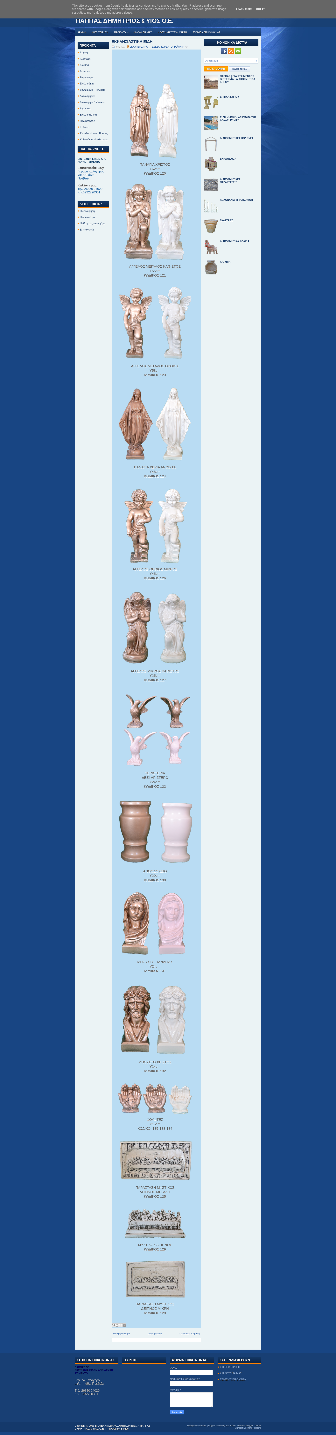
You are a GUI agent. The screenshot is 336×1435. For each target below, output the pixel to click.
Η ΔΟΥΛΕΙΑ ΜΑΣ (143, 32)
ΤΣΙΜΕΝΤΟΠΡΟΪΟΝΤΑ (172, 46)
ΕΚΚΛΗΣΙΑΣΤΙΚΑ (139, 46)
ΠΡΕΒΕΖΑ (154, 46)
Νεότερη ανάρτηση (121, 1333)
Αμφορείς (85, 71)
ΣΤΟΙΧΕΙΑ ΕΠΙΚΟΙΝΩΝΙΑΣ (206, 32)
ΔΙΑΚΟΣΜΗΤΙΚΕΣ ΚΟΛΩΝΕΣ (237, 138)
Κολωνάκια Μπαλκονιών (94, 139)
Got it (260, 9)
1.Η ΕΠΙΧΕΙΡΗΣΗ (230, 1367)
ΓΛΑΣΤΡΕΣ (226, 220)
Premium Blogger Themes (249, 1425)
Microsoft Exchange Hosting (248, 1428)
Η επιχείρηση (87, 211)
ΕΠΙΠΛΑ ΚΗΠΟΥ (229, 96)
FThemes (201, 1425)
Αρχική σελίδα (155, 1333)
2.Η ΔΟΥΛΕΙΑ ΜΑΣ (231, 1373)
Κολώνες (85, 127)
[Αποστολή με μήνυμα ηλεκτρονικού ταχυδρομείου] (113, 1325)
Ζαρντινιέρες (87, 77)
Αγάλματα (85, 108)
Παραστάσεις (87, 120)
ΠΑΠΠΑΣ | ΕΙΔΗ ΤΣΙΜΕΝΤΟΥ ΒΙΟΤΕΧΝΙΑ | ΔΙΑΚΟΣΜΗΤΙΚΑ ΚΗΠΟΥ (237, 79)
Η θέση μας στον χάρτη (93, 223)
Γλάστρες (85, 58)
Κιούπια (84, 65)
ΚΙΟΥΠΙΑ (225, 261)
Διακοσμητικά (87, 96)
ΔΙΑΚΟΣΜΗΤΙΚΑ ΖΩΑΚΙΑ (234, 241)
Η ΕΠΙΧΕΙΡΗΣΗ (100, 32)
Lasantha (230, 1425)
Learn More (244, 9)
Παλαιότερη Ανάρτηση (189, 1333)
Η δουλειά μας (88, 217)
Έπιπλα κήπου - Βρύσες (94, 133)
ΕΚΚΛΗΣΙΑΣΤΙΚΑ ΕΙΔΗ (132, 41)
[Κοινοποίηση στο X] (121, 1325)
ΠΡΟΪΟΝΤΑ (121, 32)
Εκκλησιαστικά (88, 114)
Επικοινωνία (87, 229)
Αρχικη (82, 32)
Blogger (125, 1428)
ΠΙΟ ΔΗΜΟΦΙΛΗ (216, 69)
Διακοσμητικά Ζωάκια (92, 102)
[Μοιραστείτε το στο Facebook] (124, 1325)
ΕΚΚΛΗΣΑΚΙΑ (228, 158)
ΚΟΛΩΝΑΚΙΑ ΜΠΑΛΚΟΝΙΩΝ (236, 199)
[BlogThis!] (117, 1325)
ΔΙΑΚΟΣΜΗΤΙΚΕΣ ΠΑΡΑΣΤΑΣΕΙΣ (230, 181)
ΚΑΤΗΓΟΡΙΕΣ (239, 69)
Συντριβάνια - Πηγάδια (92, 89)
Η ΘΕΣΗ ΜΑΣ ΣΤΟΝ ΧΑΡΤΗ (172, 32)
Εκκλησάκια (87, 83)
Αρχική (84, 52)
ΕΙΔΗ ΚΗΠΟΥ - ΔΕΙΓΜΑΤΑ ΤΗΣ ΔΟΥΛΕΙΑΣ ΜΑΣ (238, 119)
